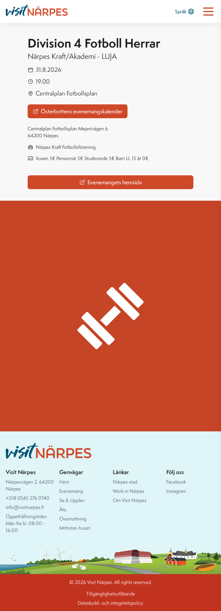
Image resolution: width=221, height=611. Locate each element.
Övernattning (72, 518)
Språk (180, 11)
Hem (64, 481)
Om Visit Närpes (129, 500)
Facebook (176, 481)
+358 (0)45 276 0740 (27, 498)
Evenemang (71, 491)
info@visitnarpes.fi (25, 507)
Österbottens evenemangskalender (81, 111)
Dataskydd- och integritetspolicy (110, 602)
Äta (62, 509)
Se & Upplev (72, 500)
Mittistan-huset (74, 527)
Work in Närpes (128, 491)
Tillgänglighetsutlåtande (110, 593)
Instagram (176, 491)
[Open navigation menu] (208, 11)
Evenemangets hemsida (114, 182)
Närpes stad (125, 481)
